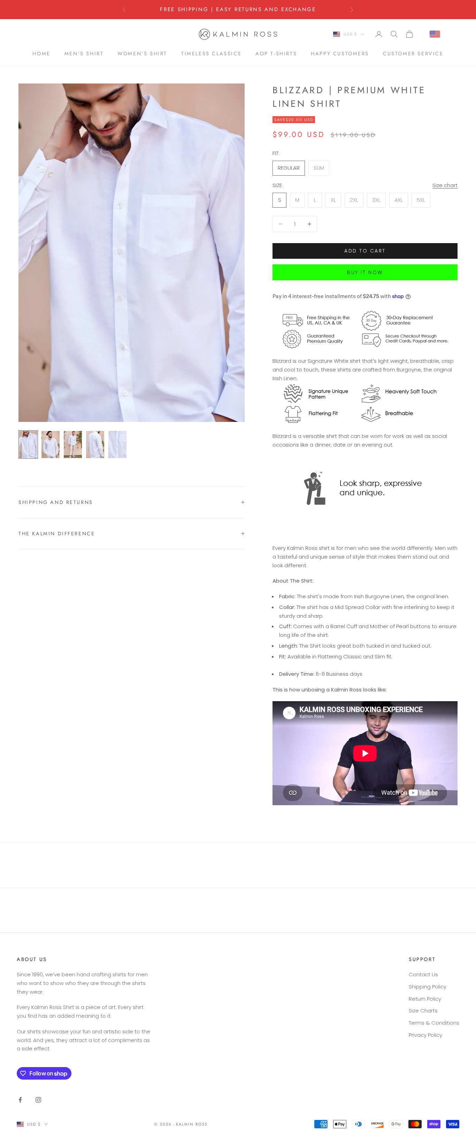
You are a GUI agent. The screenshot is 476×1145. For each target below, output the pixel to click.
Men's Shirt (84, 53)
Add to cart (365, 250)
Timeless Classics (211, 53)
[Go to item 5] (117, 444)
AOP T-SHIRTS (276, 53)
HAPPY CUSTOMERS (340, 53)
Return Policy (425, 998)
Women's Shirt (142, 53)
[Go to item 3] (73, 444)
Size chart (445, 185)
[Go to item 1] (28, 444)
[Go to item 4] (95, 444)
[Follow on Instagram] (38, 1099)
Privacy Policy (425, 1035)
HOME (41, 53)
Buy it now (365, 272)
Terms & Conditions (434, 1022)
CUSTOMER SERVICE (413, 53)
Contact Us (423, 974)
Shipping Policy (427, 986)
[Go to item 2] (50, 444)
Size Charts (423, 1010)
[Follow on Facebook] (20, 1099)
